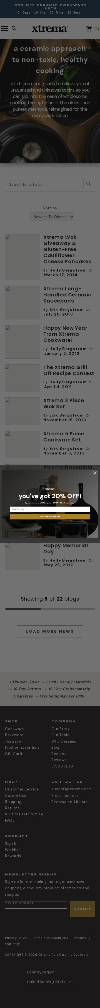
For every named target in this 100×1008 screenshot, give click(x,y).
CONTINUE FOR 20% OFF (50, 517)
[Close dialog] (95, 473)
